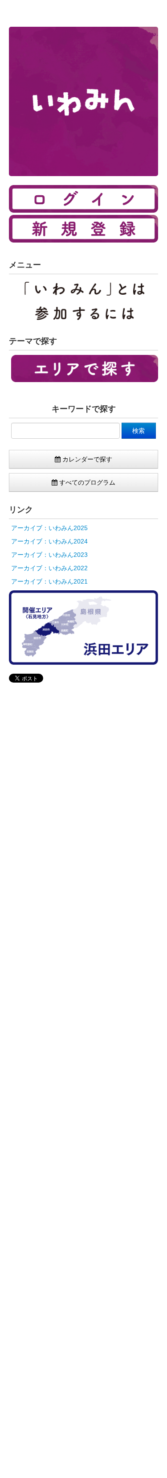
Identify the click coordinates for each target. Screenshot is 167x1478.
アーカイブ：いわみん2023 (49, 554)
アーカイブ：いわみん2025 (49, 527)
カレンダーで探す (86, 459)
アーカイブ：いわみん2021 (49, 581)
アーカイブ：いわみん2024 (49, 541)
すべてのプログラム (86, 482)
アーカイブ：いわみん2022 (49, 568)
